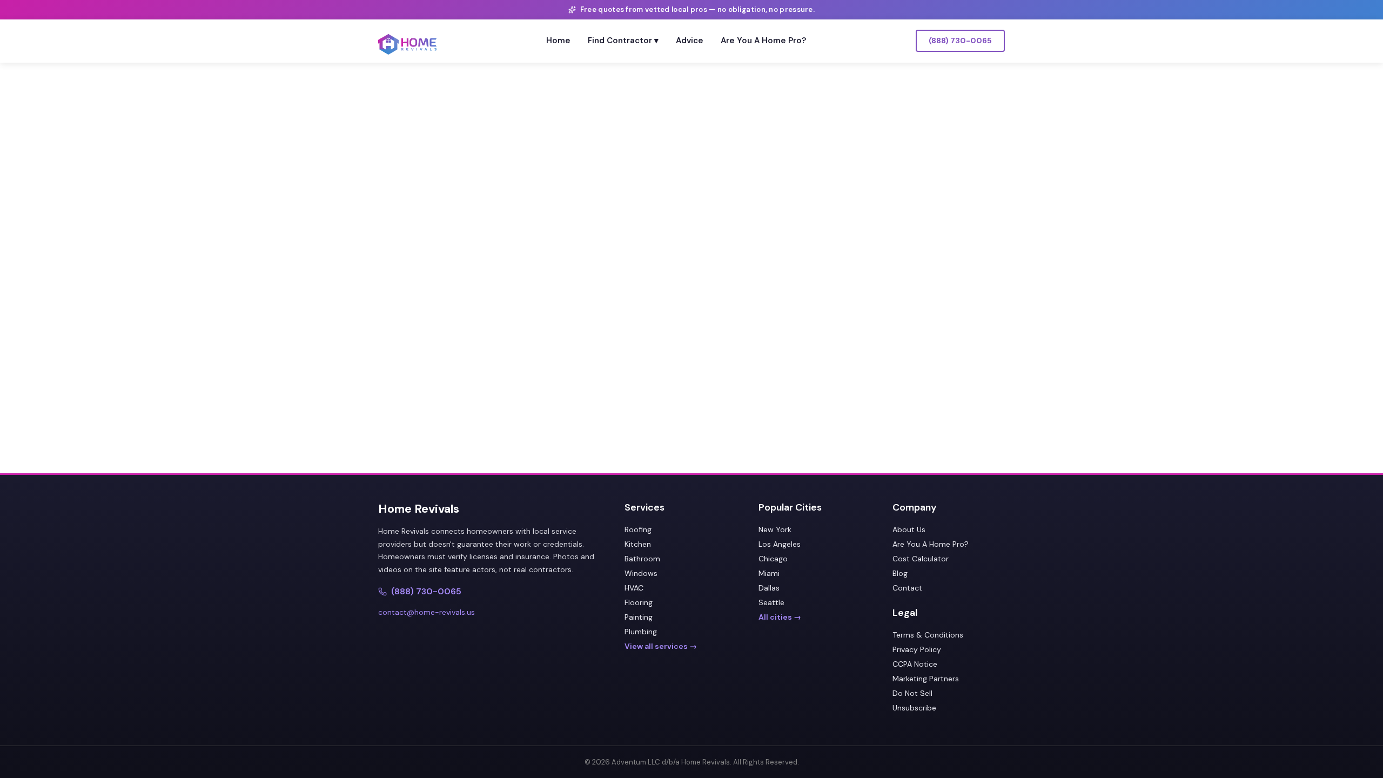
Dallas (769, 588)
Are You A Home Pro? (763, 40)
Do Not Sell (912, 693)
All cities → (779, 617)
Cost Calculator (920, 559)
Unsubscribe (914, 708)
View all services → (661, 646)
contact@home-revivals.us (426, 612)
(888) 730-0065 (960, 40)
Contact (907, 588)
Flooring (639, 602)
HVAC (634, 588)
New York (774, 529)
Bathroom (642, 559)
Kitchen (638, 544)
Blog (900, 573)
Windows (641, 573)
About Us (908, 529)
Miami (769, 573)
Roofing (638, 529)
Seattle (771, 602)
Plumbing (641, 631)
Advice (689, 40)
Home (558, 40)
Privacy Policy (916, 649)
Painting (639, 617)
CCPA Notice (914, 664)
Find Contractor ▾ (623, 40)
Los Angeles (779, 544)
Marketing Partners (925, 678)
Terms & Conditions (927, 635)
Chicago (773, 559)
